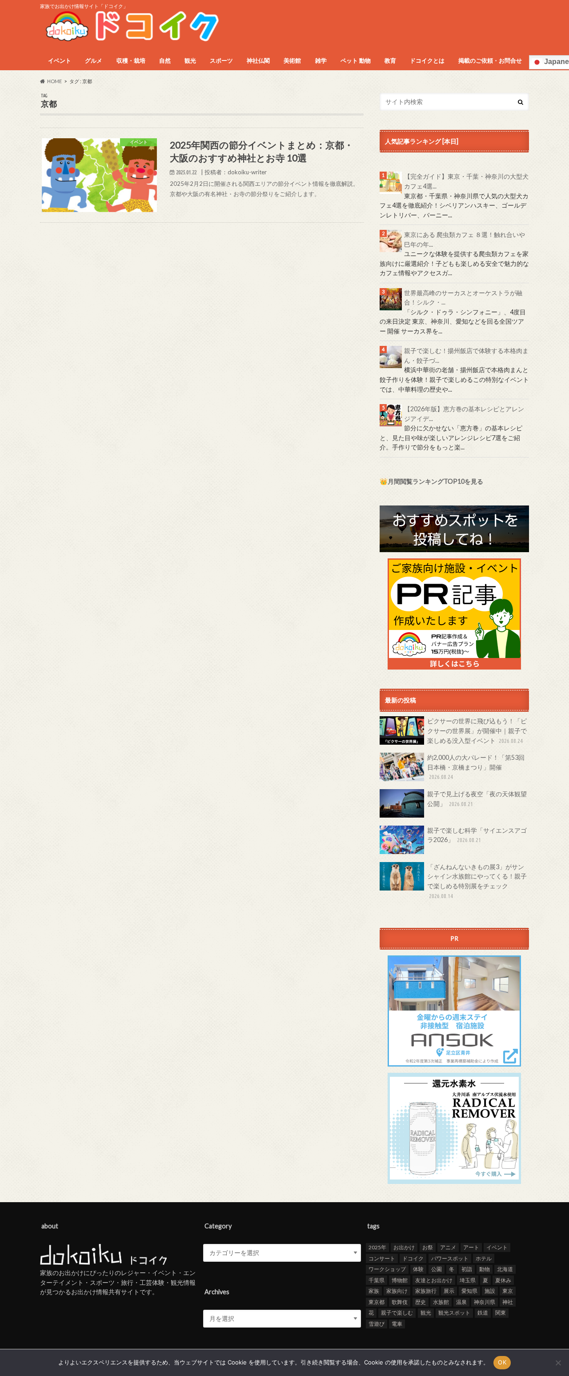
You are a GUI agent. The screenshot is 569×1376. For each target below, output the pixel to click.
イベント (59, 60)
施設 (490, 1291)
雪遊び (377, 1323)
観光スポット (454, 1312)
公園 (436, 1269)
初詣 (466, 1269)
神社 (507, 1302)
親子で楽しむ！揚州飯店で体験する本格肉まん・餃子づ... (466, 355)
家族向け (397, 1291)
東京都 (377, 1302)
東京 (507, 1291)
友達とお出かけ (434, 1280)
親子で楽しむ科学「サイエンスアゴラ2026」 (477, 835)
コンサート (382, 1258)
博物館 (400, 1280)
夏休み (503, 1280)
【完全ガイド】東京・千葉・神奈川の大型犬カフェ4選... (466, 181)
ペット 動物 (356, 60)
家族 (374, 1291)
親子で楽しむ (397, 1312)
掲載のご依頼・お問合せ (490, 60)
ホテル (484, 1258)
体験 (418, 1269)
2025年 (377, 1247)
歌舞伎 (400, 1302)
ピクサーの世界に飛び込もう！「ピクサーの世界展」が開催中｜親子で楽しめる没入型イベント (477, 730)
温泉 (461, 1302)
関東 (500, 1312)
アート (471, 1247)
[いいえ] (557, 1362)
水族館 (441, 1302)
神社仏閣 (258, 60)
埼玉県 (468, 1280)
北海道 (505, 1269)
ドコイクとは (427, 60)
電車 (397, 1323)
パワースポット (450, 1258)
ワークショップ (387, 1269)
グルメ (93, 60)
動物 (484, 1269)
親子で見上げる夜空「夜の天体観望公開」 (477, 798)
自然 (165, 60)
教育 (390, 60)
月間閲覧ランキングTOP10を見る (435, 481)
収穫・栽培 (130, 60)
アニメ (448, 1247)
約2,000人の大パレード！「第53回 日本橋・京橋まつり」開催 (476, 767)
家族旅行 (426, 1291)
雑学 (321, 60)
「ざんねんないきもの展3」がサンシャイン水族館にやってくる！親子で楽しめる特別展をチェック (477, 881)
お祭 (427, 1247)
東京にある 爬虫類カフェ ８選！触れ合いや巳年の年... (464, 239)
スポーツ (221, 60)
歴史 (420, 1302)
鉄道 (482, 1312)
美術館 (292, 60)
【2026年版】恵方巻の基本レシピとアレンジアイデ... (464, 413)
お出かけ (404, 1247)
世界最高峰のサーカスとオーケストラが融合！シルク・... (463, 297)
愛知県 (469, 1291)
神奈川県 (484, 1302)
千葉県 (377, 1280)
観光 (190, 60)
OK (502, 1362)
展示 (449, 1291)
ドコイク (413, 1258)
